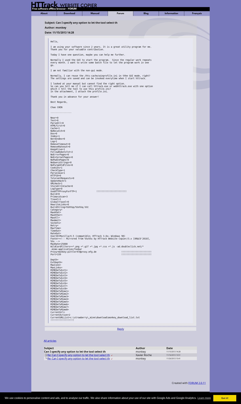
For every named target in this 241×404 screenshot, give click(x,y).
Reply (120, 329)
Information (171, 13)
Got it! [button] (224, 398)
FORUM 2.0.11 (197, 383)
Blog (146, 13)
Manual (95, 13)
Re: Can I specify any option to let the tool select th (78, 355)
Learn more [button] (204, 398)
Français (197, 13)
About (44, 13)
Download (69, 13)
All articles (50, 341)
